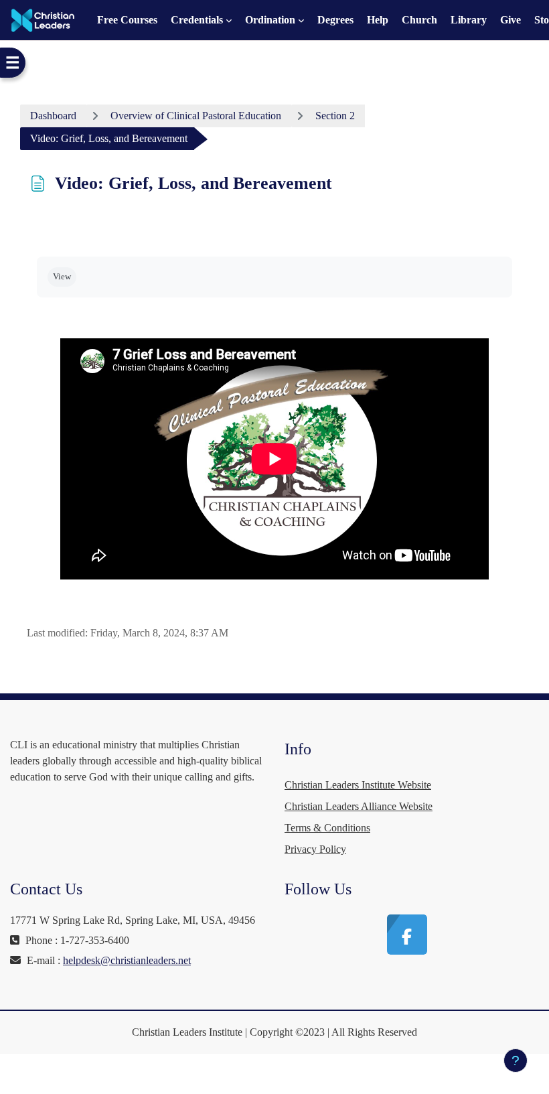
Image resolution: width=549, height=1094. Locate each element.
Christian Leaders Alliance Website (359, 806)
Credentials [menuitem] (197, 19)
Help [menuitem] (377, 19)
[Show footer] (515, 1060)
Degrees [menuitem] (335, 19)
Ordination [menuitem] (270, 19)
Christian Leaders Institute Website (358, 785)
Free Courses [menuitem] (127, 19)
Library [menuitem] (469, 19)
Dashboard (53, 115)
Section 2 (335, 115)
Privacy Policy (315, 849)
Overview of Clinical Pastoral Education (195, 115)
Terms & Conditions (327, 827)
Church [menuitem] (419, 19)
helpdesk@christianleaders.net (127, 960)
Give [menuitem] (510, 19)
